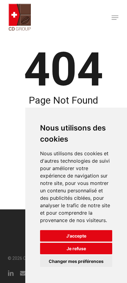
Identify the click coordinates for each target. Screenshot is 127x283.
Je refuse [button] (76, 248)
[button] (115, 18)
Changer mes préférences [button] (76, 261)
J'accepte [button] (76, 235)
